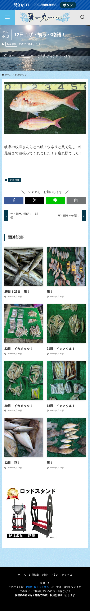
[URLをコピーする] (76, 200)
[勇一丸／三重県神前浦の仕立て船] (45, 17)
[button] (13, 200)
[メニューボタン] (7, 17)
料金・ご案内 (50, 574)
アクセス (66, 574)
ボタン (68, 5)
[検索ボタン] (82, 17)
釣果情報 (11, 44)
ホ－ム (22, 574)
